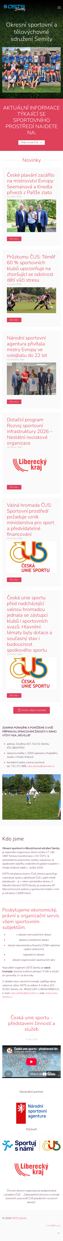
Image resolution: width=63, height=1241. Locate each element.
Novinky (31, 160)
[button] (59, 7)
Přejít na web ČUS (29, 142)
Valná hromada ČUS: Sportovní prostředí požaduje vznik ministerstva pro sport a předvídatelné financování (30, 519)
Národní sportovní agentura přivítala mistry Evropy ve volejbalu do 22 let (27, 347)
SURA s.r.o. (55, 1225)
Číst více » (14, 238)
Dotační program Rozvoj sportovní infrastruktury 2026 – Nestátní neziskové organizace (29, 431)
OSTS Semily (19, 1218)
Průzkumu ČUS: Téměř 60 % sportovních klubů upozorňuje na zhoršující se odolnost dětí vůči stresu (31, 268)
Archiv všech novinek (33, 710)
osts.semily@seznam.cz (41, 766)
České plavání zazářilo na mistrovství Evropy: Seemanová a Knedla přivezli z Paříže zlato (31, 184)
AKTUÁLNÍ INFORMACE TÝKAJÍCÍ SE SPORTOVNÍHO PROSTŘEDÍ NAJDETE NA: (31, 120)
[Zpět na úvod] (13, 7)
